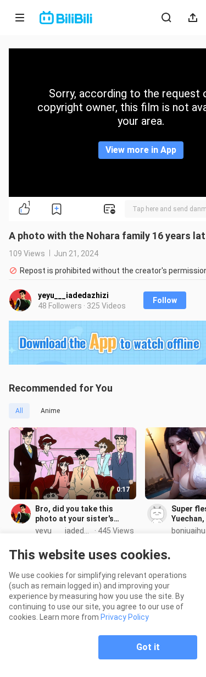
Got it (148, 647)
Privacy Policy (125, 617)
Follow (165, 300)
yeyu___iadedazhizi (73, 295)
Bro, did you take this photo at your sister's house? (74, 514)
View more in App (140, 150)
